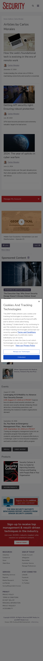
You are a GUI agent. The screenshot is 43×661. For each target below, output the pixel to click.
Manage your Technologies (21, 352)
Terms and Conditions (27, 332)
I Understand (21, 357)
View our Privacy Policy (25, 345)
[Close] (39, 301)
